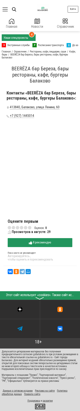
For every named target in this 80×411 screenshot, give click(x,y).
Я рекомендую (41, 242)
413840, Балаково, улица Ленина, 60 (35, 107)
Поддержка (34, 400)
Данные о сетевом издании (18, 390)
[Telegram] (22, 271)
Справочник (65, 27)
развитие (48, 400)
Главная (11, 27)
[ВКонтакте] (10, 271)
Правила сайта (32, 394)
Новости (37, 27)
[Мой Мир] (28, 271)
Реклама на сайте (45, 390)
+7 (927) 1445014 (22, 116)
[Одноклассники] (16, 271)
